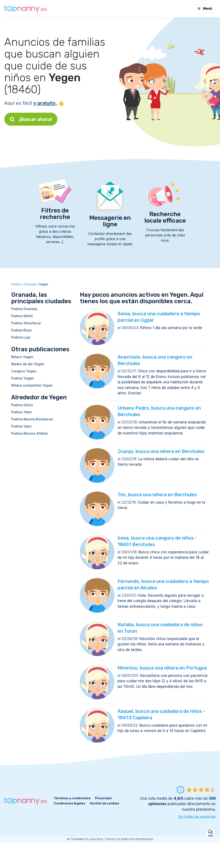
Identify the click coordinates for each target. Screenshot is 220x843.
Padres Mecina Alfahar (29, 433)
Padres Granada (24, 309)
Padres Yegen (22, 378)
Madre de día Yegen (27, 364)
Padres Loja (20, 337)
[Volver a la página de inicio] (25, 8)
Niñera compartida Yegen (32, 385)
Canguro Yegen (24, 371)
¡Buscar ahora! (35, 119)
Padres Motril (22, 316)
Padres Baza (21, 330)
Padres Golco (22, 405)
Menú (207, 8)
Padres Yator (21, 412)
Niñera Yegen (22, 357)
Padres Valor (21, 426)
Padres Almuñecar (26, 323)
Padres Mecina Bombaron (32, 419)
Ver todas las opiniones (197, 816)
